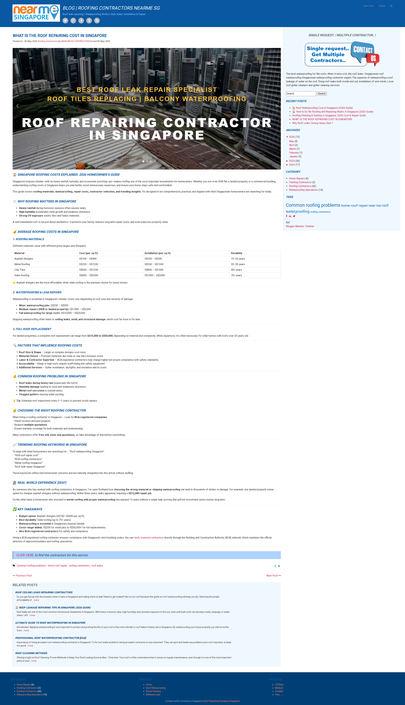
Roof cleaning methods (31, 653)
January (293, 156)
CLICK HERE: (25, 555)
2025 (292, 160)
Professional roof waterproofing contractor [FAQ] (50, 637)
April (291, 145)
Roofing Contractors (47, 41)
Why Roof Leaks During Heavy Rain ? (312, 123)
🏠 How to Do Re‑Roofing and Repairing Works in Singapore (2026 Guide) (332, 111)
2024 (292, 164)
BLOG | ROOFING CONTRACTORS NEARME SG (110, 8)
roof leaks (97, 565)
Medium (299, 226)
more (36, 600)
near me (375, 206)
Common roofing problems (31, 565)
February (294, 152)
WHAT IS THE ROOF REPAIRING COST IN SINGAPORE (322, 119)
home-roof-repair (57, 565)
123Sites (279, 684)
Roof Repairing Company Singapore (222, 701)
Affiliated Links (153, 694)
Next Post (272, 575)
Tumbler (309, 226)
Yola (277, 694)
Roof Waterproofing (156, 688)
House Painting (153, 691)
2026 (292, 136)
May (291, 141)
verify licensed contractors (148, 537)
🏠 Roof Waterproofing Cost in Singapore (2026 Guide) (322, 107)
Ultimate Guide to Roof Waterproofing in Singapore (50, 622)
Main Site (369, 5)
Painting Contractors (300, 182)
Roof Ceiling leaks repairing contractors (43, 592)
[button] (391, 6)
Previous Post (23, 575)
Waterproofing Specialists (303, 189)
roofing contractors (79, 565)
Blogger (290, 226)
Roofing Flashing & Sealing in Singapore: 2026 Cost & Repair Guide (329, 115)
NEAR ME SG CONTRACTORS (75, 41)
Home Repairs (297, 178)
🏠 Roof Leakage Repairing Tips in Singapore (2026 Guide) (53, 607)
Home (382, 5)
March (292, 148)
